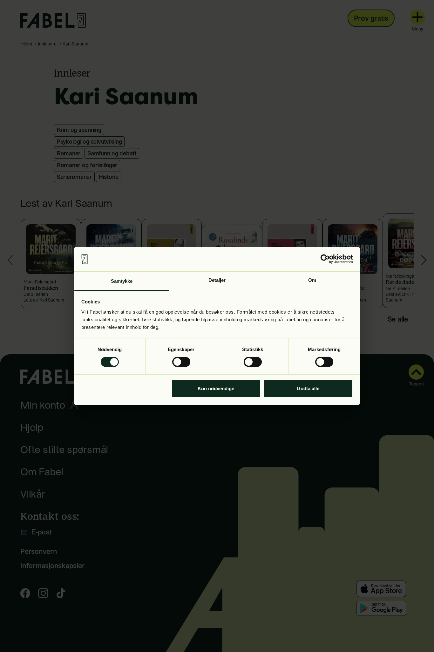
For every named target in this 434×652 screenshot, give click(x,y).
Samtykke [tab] (122, 281)
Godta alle (308, 388)
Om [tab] (312, 280)
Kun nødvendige (216, 388)
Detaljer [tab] (217, 280)
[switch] (181, 362)
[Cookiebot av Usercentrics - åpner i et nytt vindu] (325, 259)
